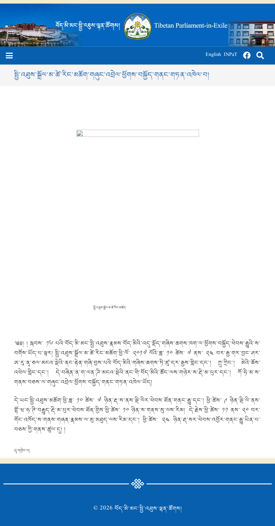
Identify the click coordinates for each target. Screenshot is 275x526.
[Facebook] (247, 55)
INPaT (230, 55)
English (213, 55)
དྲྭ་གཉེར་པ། (22, 451)
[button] (9, 55)
